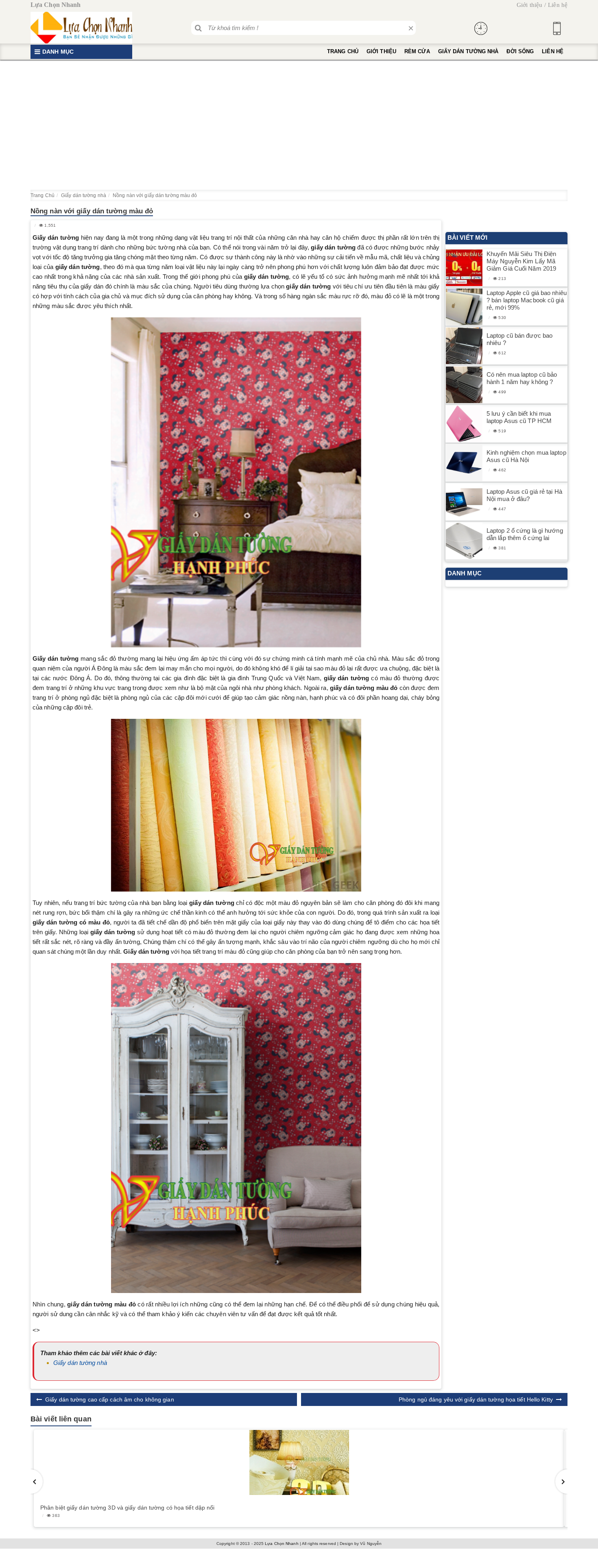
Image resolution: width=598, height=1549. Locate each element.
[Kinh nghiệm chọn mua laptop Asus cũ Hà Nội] (464, 463)
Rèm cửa (417, 51)
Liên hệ (557, 5)
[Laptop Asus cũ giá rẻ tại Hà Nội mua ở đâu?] (464, 502)
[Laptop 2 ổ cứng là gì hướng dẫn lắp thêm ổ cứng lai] (464, 541)
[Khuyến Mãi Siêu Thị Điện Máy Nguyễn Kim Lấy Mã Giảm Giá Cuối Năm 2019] (464, 268)
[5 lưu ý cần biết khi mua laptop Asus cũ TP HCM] (464, 424)
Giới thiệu (529, 5)
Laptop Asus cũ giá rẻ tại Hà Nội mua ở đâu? (524, 495)
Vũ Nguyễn (371, 1543)
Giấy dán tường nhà (468, 51)
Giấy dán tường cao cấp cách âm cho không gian (109, 1399)
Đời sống (520, 51)
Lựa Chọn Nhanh (281, 1543)
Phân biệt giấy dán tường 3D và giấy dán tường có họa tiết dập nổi (127, 1507)
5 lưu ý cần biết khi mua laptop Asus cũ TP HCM (519, 417)
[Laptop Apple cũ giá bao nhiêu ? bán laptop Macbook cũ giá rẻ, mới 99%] (464, 307)
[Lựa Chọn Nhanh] (81, 27)
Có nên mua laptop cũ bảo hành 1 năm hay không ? (522, 378)
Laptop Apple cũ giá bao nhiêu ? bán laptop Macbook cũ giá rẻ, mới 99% (527, 300)
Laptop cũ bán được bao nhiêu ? (519, 339)
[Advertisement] (299, 125)
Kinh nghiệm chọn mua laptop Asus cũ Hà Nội (526, 456)
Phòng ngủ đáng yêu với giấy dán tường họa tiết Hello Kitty (476, 1399)
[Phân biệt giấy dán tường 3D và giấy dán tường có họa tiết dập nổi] (299, 1462)
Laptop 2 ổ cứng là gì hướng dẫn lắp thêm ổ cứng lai (525, 534)
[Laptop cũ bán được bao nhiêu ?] (464, 346)
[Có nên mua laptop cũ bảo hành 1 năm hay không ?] (464, 385)
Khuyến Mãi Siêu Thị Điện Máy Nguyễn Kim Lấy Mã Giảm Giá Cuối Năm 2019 (521, 261)
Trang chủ (342, 51)
